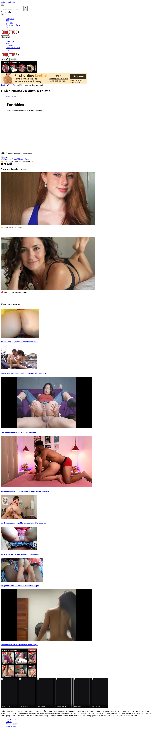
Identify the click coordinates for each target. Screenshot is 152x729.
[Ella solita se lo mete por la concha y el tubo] (46, 428)
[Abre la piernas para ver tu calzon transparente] (19, 550)
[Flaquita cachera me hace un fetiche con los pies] (22, 581)
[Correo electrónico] (8, 164)
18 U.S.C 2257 (11, 720)
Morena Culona (23, 159)
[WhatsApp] (2, 164)
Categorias (10, 41)
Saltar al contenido (8, 2)
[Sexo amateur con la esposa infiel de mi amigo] (46, 640)
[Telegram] (5, 164)
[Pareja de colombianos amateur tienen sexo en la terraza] (19, 369)
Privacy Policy (11, 724)
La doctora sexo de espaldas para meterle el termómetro (23, 523)
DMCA (9, 722)
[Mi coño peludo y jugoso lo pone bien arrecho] (20, 337)
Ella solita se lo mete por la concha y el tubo (18, 432)
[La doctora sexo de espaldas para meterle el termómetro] (19, 518)
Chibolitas (9, 45)
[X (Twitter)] (11, 164)
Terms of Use (11, 726)
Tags (7, 50)
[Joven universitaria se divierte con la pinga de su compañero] (46, 487)
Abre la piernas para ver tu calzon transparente (20, 554)
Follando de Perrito (9, 159)
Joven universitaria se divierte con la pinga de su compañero (25, 491)
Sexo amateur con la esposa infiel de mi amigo (19, 645)
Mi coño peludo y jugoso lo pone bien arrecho (19, 342)
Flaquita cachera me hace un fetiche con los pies (20, 586)
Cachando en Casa (13, 48)
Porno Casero (11, 97)
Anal (7, 43)
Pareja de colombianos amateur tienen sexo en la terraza (23, 373)
